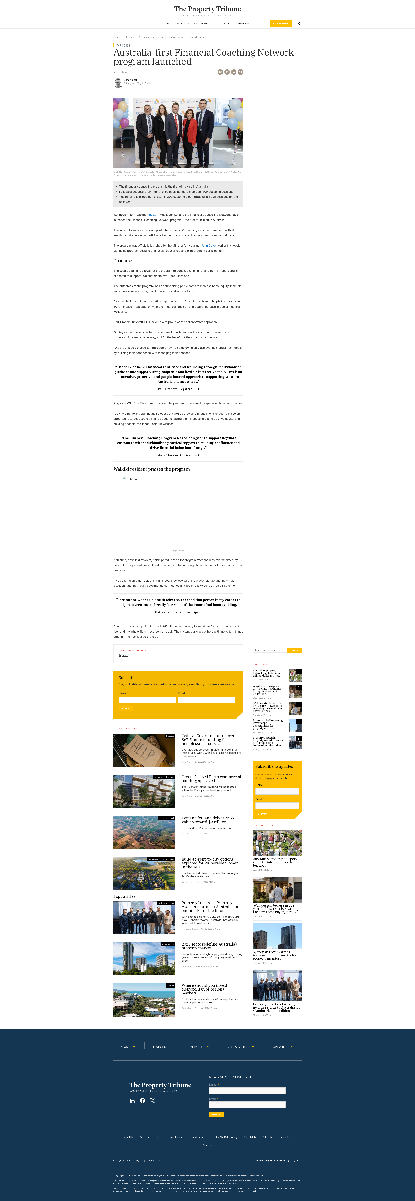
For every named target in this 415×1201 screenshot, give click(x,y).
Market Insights (168, 944)
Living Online (296, 1160)
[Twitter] (152, 1100)
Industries (131, 37)
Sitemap (207, 1145)
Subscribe (281, 23)
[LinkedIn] (132, 1100)
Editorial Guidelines (198, 1137)
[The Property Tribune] (166, 1087)
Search (294, 650)
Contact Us (285, 1137)
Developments (223, 23)
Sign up (125, 708)
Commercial (159, 777)
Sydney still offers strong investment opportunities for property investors (268, 724)
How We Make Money (226, 1137)
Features (190, 23)
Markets (205, 23)
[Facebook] (142, 1100)
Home (168, 23)
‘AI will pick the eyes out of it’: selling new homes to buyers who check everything (267, 689)
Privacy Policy (139, 1160)
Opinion (171, 985)
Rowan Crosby (187, 761)
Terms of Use (154, 1160)
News (176, 23)
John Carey (208, 245)
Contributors (175, 1137)
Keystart (152, 214)
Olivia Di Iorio (187, 795)
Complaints (250, 1137)
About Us (128, 1137)
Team (159, 1137)
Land (172, 818)
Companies (240, 23)
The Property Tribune (190, 928)
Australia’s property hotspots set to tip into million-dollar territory (266, 673)
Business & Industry (156, 859)
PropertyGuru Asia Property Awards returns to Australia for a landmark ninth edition (268, 741)
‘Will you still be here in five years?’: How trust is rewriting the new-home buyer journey (267, 707)
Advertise (145, 1137)
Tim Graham (187, 966)
